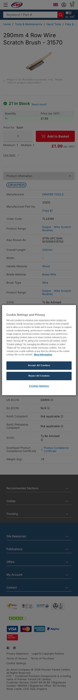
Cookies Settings (39, 386)
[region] (39, 350)
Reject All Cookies (39, 376)
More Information (43, 354)
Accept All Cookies (39, 365)
